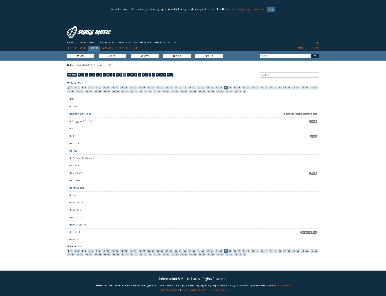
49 (280, 87)
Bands (94, 48)
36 (221, 87)
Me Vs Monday (76, 202)
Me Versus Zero (76, 187)
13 (117, 87)
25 (171, 87)
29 (189, 87)
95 (236, 91)
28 (185, 87)
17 (135, 87)
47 (271, 87)
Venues (107, 48)
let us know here (282, 285)
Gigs (83, 48)
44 (257, 87)
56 (312, 87)
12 (113, 87)
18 (140, 87)
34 (212, 87)
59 (73, 91)
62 (87, 91)
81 (173, 91)
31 (199, 87)
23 (162, 87)
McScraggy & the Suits (80, 113)
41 (244, 87)
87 (200, 91)
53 (298, 87)
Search (136, 48)
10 (104, 87)
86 (195, 91)
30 (194, 87)
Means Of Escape (77, 224)
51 (289, 87)
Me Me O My (75, 172)
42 (248, 87)
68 (114, 91)
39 (235, 87)
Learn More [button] (258, 9)
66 (105, 91)
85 (191, 91)
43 (253, 87)
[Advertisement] (264, 30)
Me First (73, 150)
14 (122, 87)
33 (208, 87)
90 (213, 91)
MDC (71, 128)
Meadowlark (75, 209)
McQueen (73, 106)
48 (275, 87)
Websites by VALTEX (201, 289)
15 (126, 87)
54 (303, 87)
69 (118, 91)
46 (266, 87)
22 (158, 87)
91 (218, 91)
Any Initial (72, 75)
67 (109, 91)
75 (145, 91)
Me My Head (75, 180)
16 (131, 87)
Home (72, 48)
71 (127, 91)
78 (159, 91)
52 (294, 87)
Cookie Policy (219, 289)
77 (154, 91)
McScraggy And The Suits (81, 121)
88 (204, 91)
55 (307, 87)
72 (132, 91)
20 (149, 87)
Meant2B (73, 239)
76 (150, 91)
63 (91, 91)
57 (316, 87)
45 (262, 87)
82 (177, 91)
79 (164, 91)
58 (69, 91)
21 (153, 87)
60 (78, 91)
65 (100, 91)
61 (82, 91)
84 (186, 91)
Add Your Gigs (307, 48)
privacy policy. (244, 9)
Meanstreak (74, 232)
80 (168, 91)
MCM (71, 99)
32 (203, 87)
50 (284, 87)
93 (227, 91)
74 (141, 91)
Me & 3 (72, 136)
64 (96, 91)
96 (240, 91)
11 (108, 87)
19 (144, 87)
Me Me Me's (75, 165)
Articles (122, 48)
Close (271, 9)
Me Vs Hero (74, 195)
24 (167, 87)
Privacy (185, 289)
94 (231, 91)
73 (136, 91)
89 (209, 91)
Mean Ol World (76, 217)
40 (239, 87)
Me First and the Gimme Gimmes (85, 158)
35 (217, 87)
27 (180, 87)
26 (176, 87)
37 (226, 87)
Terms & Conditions (169, 289)
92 (222, 91)
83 (182, 91)
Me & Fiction (75, 143)
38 (230, 87)
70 (123, 91)
